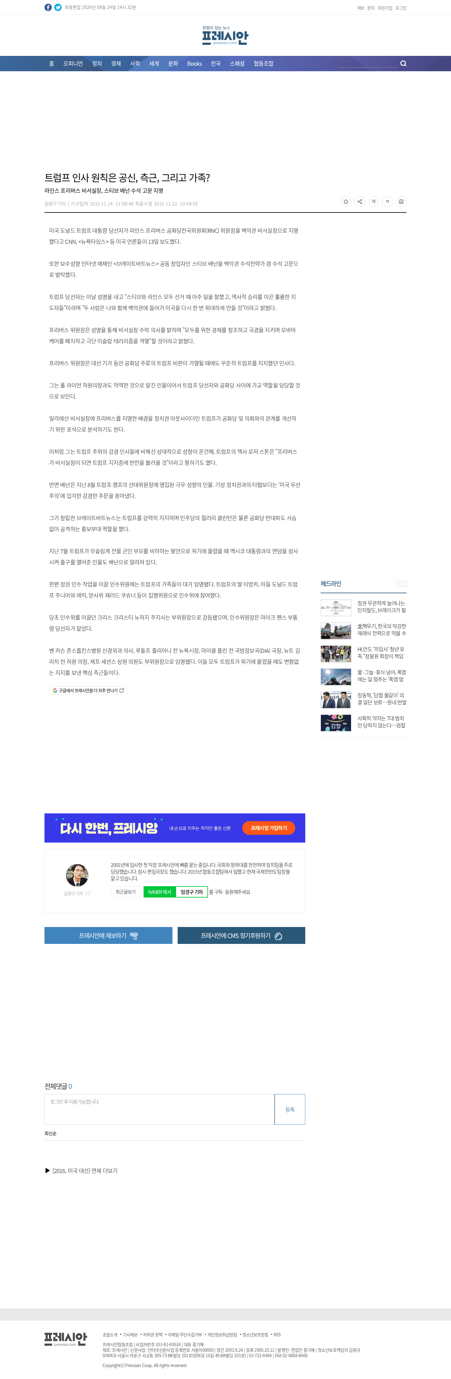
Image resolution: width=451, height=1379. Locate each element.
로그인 (401, 8)
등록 (289, 1109)
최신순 (50, 1133)
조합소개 (109, 1334)
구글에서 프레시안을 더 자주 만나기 (88, 690)
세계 (154, 63)
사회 (135, 63)
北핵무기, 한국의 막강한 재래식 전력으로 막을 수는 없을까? (356, 633)
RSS (277, 1334)
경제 (116, 63)
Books (194, 63)
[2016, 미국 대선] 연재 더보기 (85, 1171)
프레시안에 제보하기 (102, 935)
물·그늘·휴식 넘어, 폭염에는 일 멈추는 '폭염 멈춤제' (356, 679)
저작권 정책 (152, 1334)
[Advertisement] (225, 125)
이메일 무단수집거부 (185, 1334)
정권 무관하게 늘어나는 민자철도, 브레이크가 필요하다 (356, 610)
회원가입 (385, 8)
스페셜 (237, 63)
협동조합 (263, 63)
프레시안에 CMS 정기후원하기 (235, 935)
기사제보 (130, 1334)
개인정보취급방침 (222, 1334)
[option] (338, 662)
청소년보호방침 (255, 1334)
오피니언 (73, 63)
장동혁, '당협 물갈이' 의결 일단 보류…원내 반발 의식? (356, 702)
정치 (97, 63)
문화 (173, 63)
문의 (371, 8)
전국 (216, 63)
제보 (360, 8)
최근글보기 (125, 891)
